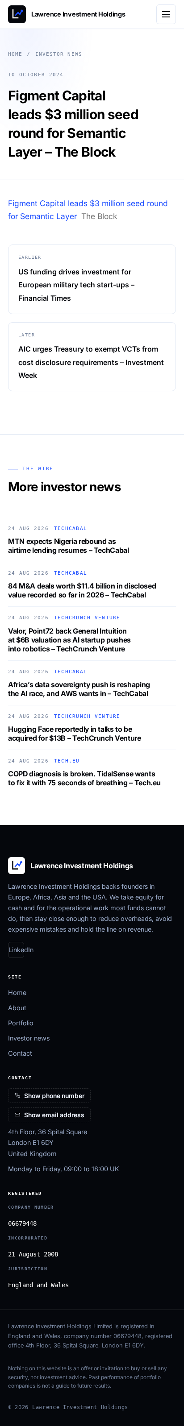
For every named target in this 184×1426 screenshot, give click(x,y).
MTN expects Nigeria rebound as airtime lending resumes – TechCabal (68, 546)
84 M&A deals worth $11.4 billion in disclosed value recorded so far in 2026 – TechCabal (82, 590)
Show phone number (54, 1095)
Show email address (54, 1115)
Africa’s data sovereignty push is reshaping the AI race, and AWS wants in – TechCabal (79, 689)
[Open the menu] (166, 14)
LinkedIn (16, 949)
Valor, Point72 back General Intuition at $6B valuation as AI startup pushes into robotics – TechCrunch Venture (69, 639)
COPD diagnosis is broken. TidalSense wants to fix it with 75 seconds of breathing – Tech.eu (84, 778)
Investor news (58, 54)
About (17, 1007)
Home (15, 54)
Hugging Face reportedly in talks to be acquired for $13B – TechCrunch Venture (74, 733)
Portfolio (20, 1023)
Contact (20, 1053)
